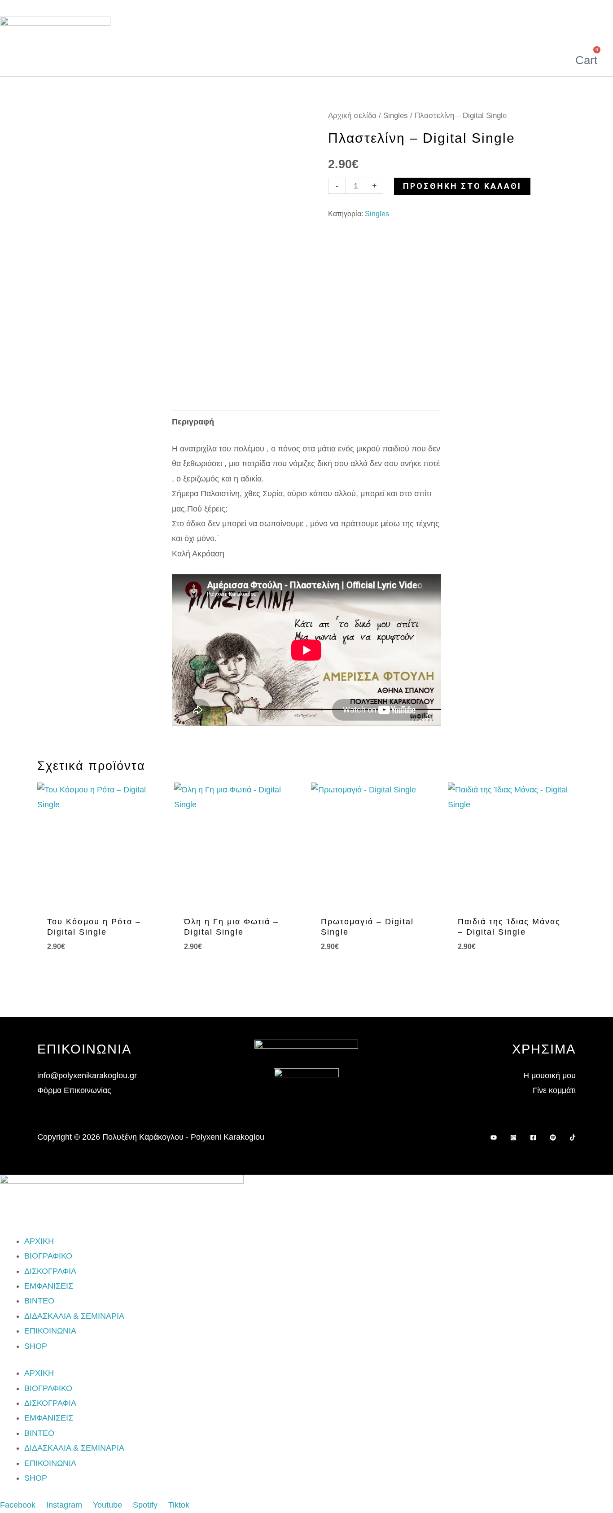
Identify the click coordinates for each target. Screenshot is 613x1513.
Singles (395, 115)
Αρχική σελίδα (352, 115)
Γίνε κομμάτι (554, 1090)
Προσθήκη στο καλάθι (462, 186)
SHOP (35, 1346)
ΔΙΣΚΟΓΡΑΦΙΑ (50, 1271)
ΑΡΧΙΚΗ (39, 1241)
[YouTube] (493, 1137)
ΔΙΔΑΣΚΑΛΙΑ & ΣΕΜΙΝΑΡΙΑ (74, 1316)
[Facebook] (533, 1137)
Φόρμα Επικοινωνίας (74, 1090)
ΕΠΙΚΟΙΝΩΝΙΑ (50, 1330)
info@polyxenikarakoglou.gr (87, 1075)
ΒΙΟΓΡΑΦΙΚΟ (48, 1255)
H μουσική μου (549, 1075)
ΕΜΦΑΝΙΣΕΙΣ (48, 1285)
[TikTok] (572, 1137)
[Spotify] (553, 1137)
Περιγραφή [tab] (193, 421)
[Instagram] (513, 1137)
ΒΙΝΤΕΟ (39, 1300)
